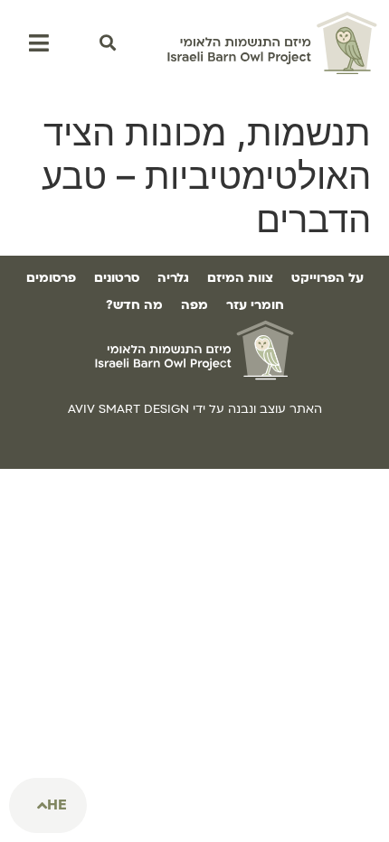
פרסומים (51, 277)
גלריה (173, 277)
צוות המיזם (240, 277)
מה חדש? (134, 304)
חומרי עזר (255, 304)
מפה (194, 304)
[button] (107, 43)
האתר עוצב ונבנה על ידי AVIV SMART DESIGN (195, 409)
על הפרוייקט (327, 277)
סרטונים (116, 277)
